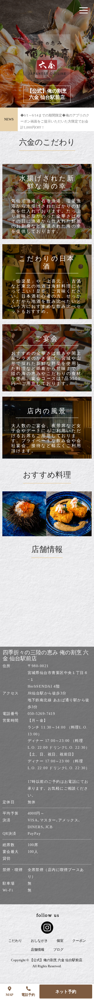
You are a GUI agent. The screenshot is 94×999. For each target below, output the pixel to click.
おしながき (39, 941)
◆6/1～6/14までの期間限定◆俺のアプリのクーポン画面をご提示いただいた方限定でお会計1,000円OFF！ (54, 119)
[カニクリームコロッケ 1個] (59, 513)
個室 (60, 941)
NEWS (9, 119)
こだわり (15, 941)
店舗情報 (37, 950)
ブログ (58, 950)
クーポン (79, 941)
